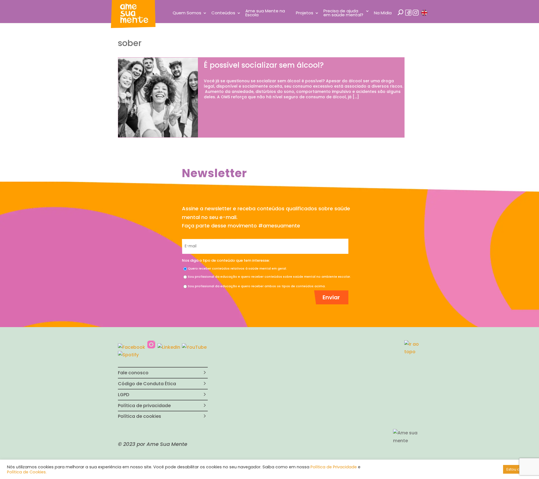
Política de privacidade (144, 405)
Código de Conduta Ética (147, 383)
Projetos (304, 13)
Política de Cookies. (27, 472)
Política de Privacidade (333, 467)
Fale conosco (133, 372)
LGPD (123, 394)
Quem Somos (187, 13)
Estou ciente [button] (517, 469)
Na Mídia (383, 13)
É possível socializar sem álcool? (264, 65)
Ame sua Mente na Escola (265, 13)
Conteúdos (223, 13)
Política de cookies (139, 416)
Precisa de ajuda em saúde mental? (343, 13)
